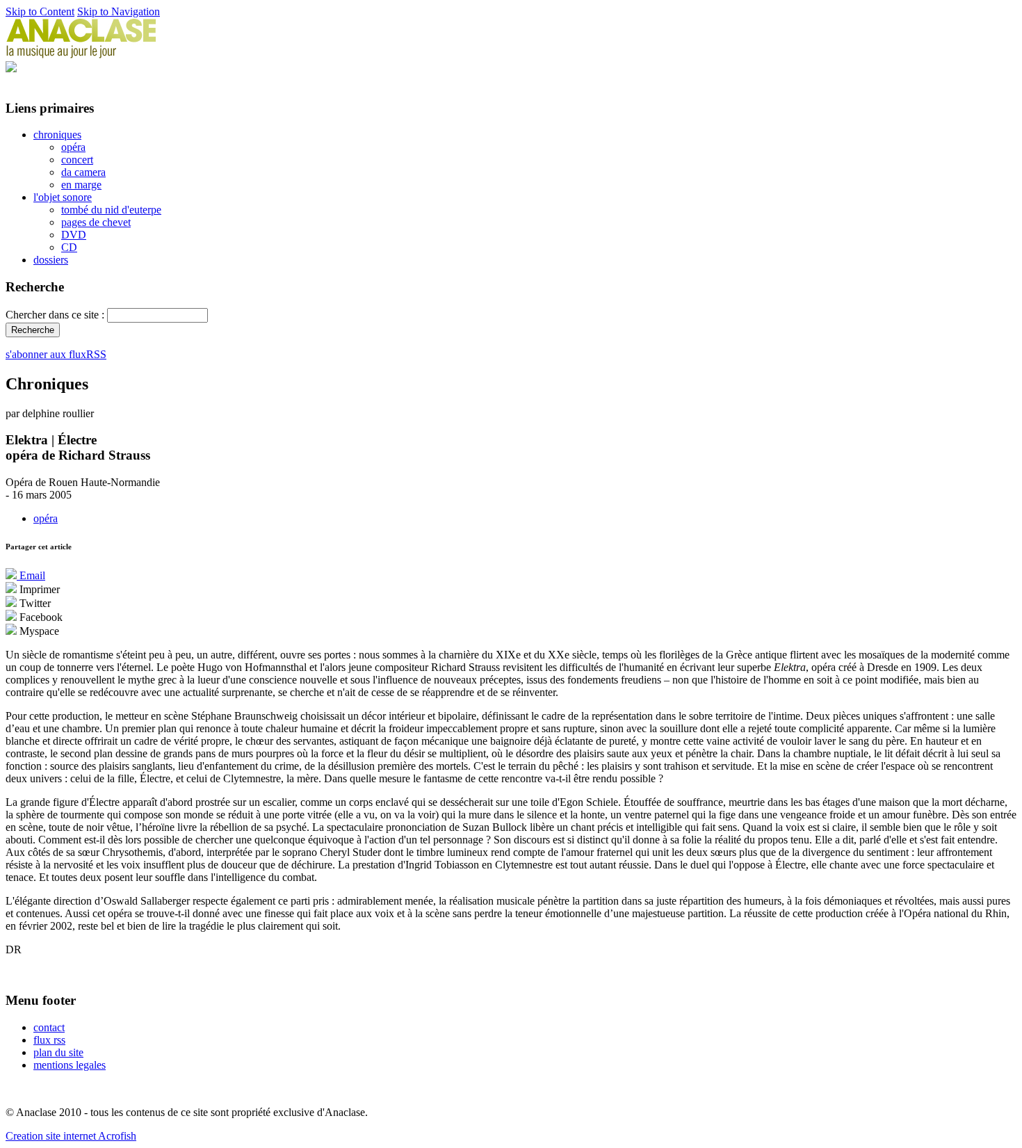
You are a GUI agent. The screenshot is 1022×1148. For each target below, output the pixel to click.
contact (49, 1027)
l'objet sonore (62, 197)
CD (69, 247)
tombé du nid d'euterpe (111, 210)
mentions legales (69, 1065)
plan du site (58, 1052)
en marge (81, 185)
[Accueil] (81, 54)
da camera (83, 172)
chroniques (57, 134)
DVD (73, 235)
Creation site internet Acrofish (71, 1136)
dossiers (50, 260)
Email (31, 575)
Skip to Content (40, 11)
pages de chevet (96, 222)
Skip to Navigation (118, 11)
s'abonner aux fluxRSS (56, 354)
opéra (73, 147)
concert (77, 159)
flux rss (49, 1040)
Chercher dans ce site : (56, 315)
